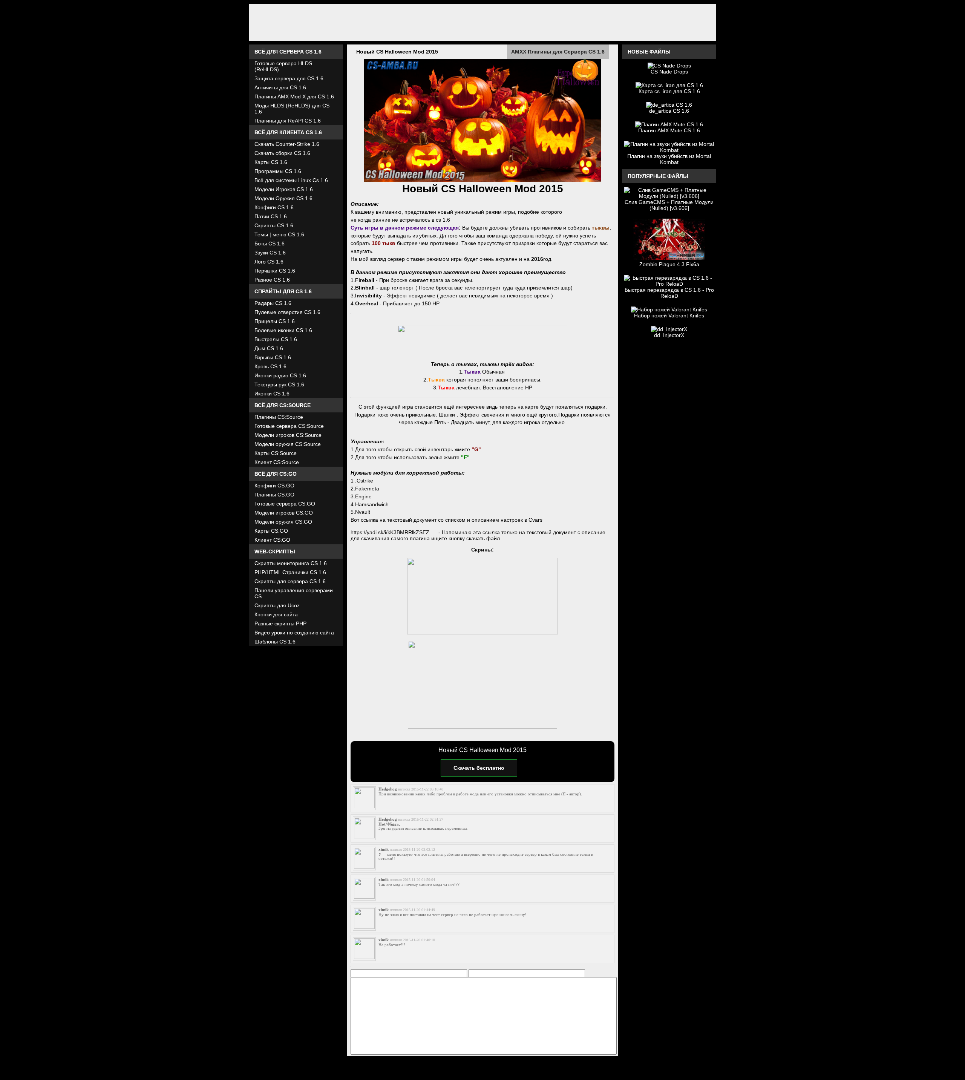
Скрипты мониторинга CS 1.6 (290, 563)
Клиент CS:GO (272, 540)
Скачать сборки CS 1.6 (282, 153)
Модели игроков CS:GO (283, 513)
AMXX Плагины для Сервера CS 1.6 (558, 52)
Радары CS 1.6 (272, 303)
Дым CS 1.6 (268, 348)
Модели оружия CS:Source (287, 444)
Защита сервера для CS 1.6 (288, 78)
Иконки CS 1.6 (272, 394)
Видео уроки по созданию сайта (294, 633)
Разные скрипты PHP (280, 623)
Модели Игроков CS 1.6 (283, 189)
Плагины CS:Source (278, 417)
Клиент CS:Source (276, 462)
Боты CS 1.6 (269, 244)
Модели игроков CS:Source (288, 435)
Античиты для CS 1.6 (280, 87)
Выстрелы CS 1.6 (275, 339)
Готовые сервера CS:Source (289, 426)
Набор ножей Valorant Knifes (669, 316)
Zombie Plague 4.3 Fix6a (669, 264)
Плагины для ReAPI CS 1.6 (287, 121)
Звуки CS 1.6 (270, 253)
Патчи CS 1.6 (270, 216)
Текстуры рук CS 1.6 (279, 384)
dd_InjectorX (669, 335)
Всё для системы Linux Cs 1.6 (291, 180)
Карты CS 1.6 (270, 162)
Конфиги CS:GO (274, 486)
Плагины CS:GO (274, 495)
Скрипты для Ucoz (277, 605)
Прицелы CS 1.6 (274, 321)
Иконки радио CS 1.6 (280, 375)
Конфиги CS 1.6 (274, 207)
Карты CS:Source (275, 453)
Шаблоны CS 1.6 (275, 642)
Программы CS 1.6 (277, 171)
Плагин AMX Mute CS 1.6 (669, 130)
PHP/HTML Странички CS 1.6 (290, 572)
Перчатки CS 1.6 (274, 271)
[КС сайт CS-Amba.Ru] (482, 22)
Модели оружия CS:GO (283, 522)
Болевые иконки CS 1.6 (283, 330)
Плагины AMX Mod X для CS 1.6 (294, 96)
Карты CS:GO (271, 531)
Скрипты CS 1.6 (273, 225)
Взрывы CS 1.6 (272, 357)
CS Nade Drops (669, 72)
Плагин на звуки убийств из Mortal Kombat (669, 159)
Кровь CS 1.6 (270, 366)
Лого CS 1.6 (268, 262)
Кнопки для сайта (276, 614)
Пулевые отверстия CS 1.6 (287, 312)
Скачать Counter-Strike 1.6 (286, 144)
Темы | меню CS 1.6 (279, 234)
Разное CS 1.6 (272, 280)
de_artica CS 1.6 (669, 111)
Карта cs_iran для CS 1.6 (669, 91)
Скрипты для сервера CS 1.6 (290, 581)
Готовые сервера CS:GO (284, 504)
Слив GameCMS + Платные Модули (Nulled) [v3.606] (669, 205)
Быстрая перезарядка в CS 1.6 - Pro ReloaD (669, 293)
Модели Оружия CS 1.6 (283, 198)
